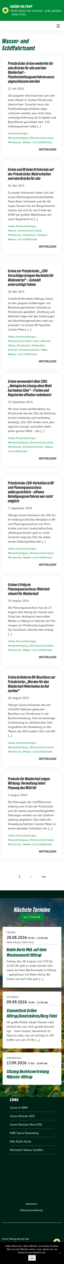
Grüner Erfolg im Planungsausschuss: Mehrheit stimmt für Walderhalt (29, 589)
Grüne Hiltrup (21, 6)
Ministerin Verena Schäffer (26, 1150)
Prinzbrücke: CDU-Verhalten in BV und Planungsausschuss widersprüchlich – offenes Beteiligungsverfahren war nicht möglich (31, 492)
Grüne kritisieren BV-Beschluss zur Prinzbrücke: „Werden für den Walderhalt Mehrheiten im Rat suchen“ (31, 684)
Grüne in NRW (19, 1107)
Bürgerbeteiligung (18, 137)
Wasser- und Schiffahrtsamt (38, 142)
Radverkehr (30, 235)
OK (32, 1258)
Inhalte (11, 226)
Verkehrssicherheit (30, 349)
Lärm (36, 341)
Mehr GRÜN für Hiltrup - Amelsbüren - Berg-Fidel (36, 12)
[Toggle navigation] (58, 26)
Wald (44, 349)
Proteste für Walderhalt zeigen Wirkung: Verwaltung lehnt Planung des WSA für (29, 783)
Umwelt (43, 235)
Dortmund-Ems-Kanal (42, 137)
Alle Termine (32, 917)
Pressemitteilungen (18, 133)
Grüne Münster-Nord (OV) (26, 1124)
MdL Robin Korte (20, 1141)
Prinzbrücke (15, 142)
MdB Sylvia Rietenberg (24, 1133)
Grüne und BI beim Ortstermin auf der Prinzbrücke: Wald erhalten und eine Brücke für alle (31, 174)
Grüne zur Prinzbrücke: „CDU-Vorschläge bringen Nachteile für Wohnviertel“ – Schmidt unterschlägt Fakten (31, 278)
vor (44, 876)
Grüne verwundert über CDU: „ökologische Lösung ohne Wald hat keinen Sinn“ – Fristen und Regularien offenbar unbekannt (30, 388)
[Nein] (60, 1253)
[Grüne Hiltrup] (5, 10)
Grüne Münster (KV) (22, 1116)
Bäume (12, 230)
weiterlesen (47, 149)
